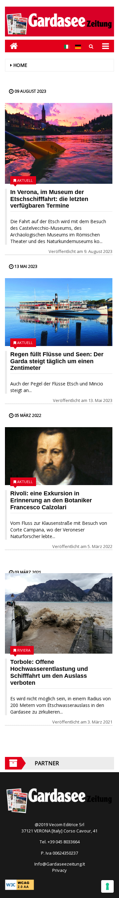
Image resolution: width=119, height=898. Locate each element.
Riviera (23, 650)
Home (20, 65)
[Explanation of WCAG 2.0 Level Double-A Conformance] (19, 884)
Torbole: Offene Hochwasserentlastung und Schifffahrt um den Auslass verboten (49, 672)
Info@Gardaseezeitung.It (59, 864)
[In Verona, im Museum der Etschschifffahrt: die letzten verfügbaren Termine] (58, 143)
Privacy (59, 870)
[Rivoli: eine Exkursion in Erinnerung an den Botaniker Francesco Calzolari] (58, 456)
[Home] (11, 46)
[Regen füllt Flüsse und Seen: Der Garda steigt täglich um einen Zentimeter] (58, 312)
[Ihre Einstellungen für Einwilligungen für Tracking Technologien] (107, 886)
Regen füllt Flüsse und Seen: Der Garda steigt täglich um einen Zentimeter (56, 361)
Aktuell (25, 180)
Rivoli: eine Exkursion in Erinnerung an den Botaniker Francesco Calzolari (51, 500)
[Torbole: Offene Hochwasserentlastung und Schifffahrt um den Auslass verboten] (58, 613)
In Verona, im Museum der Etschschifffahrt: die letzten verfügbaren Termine (49, 199)
